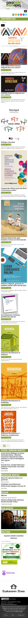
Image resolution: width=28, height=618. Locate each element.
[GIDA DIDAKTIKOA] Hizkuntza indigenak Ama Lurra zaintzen (11, 67)
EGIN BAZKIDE (7, 508)
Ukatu (12, 615)
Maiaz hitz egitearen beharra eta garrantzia (11, 479)
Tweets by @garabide (6, 541)
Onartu (6, 615)
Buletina (5, 531)
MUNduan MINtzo (10, 474)
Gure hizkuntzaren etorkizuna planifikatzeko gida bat (10, 316)
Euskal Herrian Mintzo (13, 450)
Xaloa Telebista (4, 470)
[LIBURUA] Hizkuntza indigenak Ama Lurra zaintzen (12, 94)
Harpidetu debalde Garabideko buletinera (14, 537)
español (12, 8)
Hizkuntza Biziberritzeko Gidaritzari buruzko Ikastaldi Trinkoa (12, 501)
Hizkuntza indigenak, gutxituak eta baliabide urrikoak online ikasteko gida (13, 284)
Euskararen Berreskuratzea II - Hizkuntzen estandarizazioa (11, 434)
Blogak (4, 492)
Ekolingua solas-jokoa (8, 142)
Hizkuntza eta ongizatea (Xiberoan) (8, 497)
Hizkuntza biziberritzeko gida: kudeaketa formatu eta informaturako (13, 239)
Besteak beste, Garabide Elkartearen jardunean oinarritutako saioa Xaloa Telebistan (12, 466)
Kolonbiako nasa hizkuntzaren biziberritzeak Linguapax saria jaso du (13, 485)
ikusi (3, 25)
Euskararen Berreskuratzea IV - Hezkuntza (11, 354)
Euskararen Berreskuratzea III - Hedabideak (11, 401)
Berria (2, 462)
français (20, 8)
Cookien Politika (18, 611)
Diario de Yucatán (5, 481)
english (16, 8)
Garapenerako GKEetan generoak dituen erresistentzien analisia (14, 189)
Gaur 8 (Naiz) (4, 488)
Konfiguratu (21, 615)
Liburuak (9, 70)
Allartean (4, 495)
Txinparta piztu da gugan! (6, 504)
